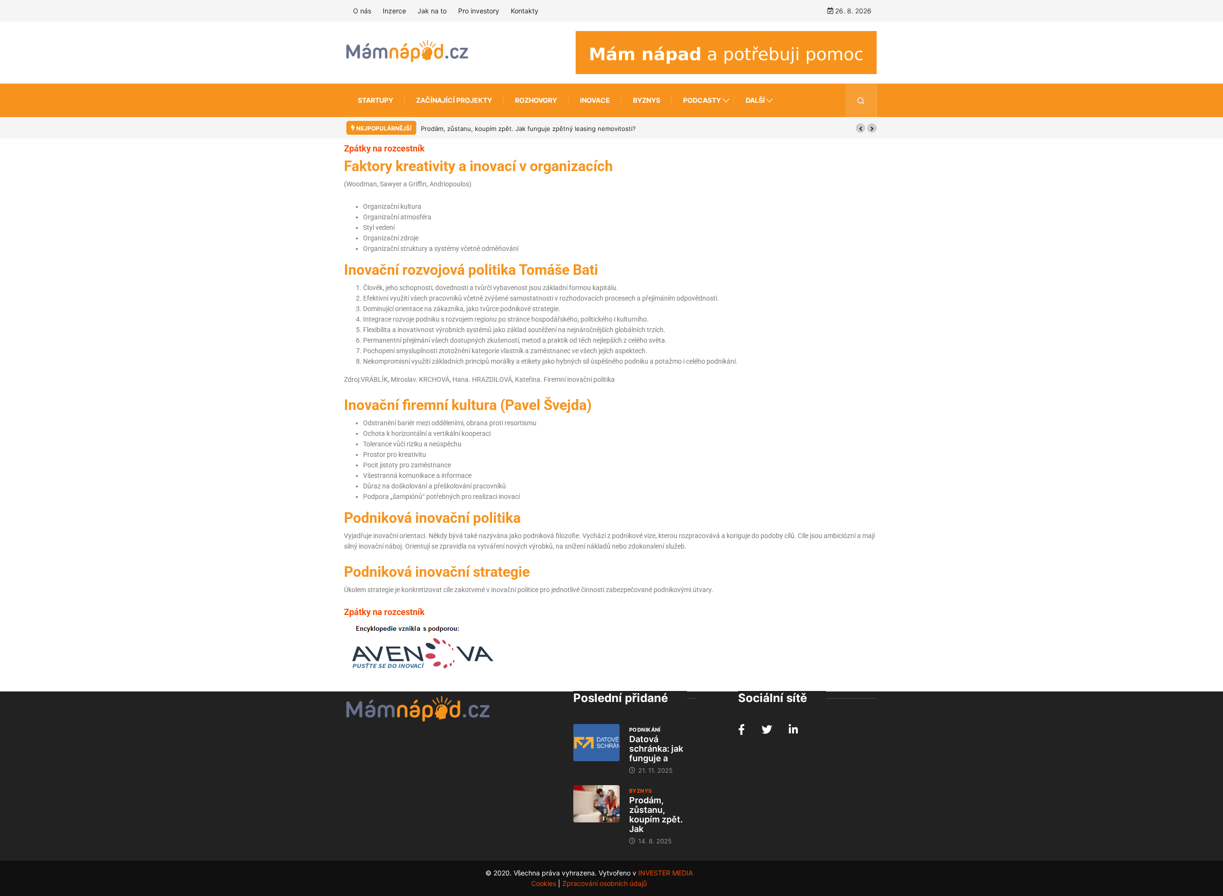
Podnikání (645, 729)
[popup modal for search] (861, 100)
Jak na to (432, 11)
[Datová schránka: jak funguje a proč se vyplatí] (596, 742)
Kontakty (524, 11)
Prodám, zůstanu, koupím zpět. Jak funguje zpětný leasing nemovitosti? (528, 128)
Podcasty (702, 100)
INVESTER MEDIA (665, 873)
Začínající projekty (454, 100)
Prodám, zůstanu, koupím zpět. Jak (656, 814)
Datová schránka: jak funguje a (656, 748)
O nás (362, 11)
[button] (860, 128)
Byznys (646, 100)
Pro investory (478, 11)
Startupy (375, 100)
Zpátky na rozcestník (384, 148)
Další (755, 100)
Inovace (595, 100)
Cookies (543, 883)
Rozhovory (536, 100)
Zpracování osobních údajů (604, 883)
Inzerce (394, 11)
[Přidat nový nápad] (726, 52)
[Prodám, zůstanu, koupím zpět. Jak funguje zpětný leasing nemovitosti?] (596, 803)
